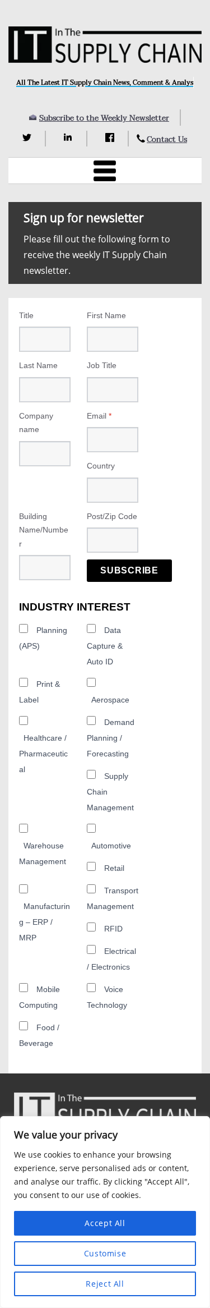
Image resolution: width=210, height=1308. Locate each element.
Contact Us (167, 139)
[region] (105, 1212)
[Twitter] (28, 137)
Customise (105, 1253)
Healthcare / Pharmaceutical (43, 753)
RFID (113, 928)
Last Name (38, 365)
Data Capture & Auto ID (105, 646)
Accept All (105, 1223)
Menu (105, 170)
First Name (106, 315)
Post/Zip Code (112, 516)
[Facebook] (111, 137)
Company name (36, 422)
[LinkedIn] (70, 137)
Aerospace (110, 699)
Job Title (101, 365)
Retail (114, 868)
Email (99, 415)
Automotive (111, 845)
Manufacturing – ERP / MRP (44, 922)
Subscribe (129, 570)
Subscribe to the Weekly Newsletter (104, 118)
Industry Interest (74, 607)
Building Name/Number (43, 530)
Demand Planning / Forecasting (110, 738)
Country (101, 465)
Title (26, 315)
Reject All (105, 1283)
